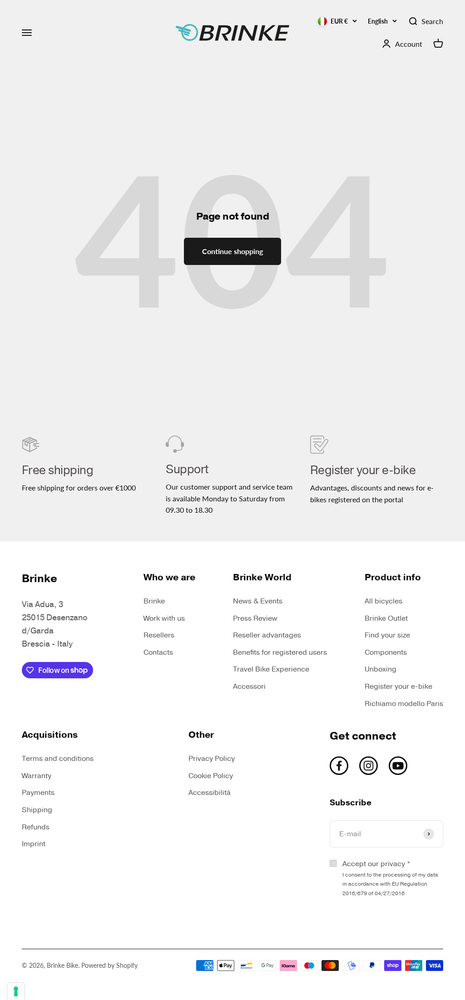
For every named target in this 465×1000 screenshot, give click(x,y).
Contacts (158, 652)
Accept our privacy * (390, 878)
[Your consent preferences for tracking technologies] (16, 991)
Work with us (164, 618)
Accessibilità (209, 792)
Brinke (154, 601)
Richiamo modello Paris (404, 703)
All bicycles (383, 601)
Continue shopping (232, 251)
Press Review (255, 618)
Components (386, 652)
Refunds (35, 827)
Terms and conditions (58, 758)
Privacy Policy (211, 758)
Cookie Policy (210, 775)
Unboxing (380, 669)
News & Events (257, 601)
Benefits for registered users (280, 652)
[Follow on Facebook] (339, 766)
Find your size (387, 635)
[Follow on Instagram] (368, 766)
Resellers (158, 635)
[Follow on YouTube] (398, 766)
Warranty (36, 775)
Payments (38, 792)
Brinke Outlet (386, 618)
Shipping (37, 809)
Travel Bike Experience (271, 669)
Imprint (33, 843)
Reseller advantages (267, 635)
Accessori (249, 686)
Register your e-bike (398, 686)
